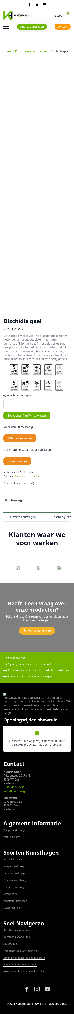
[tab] (13, 500)
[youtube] (44, 4)
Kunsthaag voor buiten (16, 937)
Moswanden (10, 894)
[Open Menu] (6, 26)
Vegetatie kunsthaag (15, 900)
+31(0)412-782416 (14, 787)
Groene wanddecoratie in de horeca (24, 957)
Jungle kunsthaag (13, 866)
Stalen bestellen (12, 907)
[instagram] (37, 4)
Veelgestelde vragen (15, 830)
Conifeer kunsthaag (14, 880)
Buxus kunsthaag (13, 859)
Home (7, 51)
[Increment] (13, 403)
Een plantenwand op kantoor (20, 964)
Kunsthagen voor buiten (31, 51)
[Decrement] (6, 403)
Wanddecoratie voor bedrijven (20, 950)
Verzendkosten (11, 837)
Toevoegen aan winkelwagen (27, 415)
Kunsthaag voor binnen (17, 930)
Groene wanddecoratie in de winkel (23, 971)
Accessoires (10, 943)
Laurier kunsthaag (14, 887)
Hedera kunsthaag (14, 873)
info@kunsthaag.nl (15, 791)
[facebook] (29, 4)
